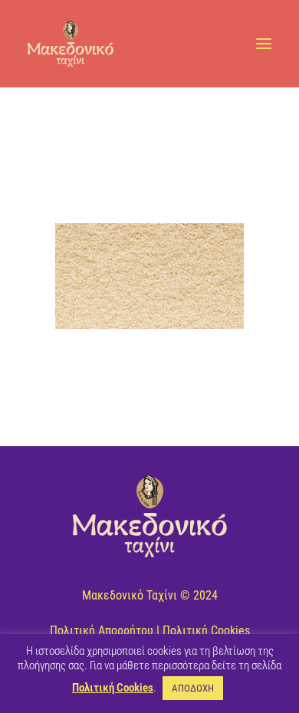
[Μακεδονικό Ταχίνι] (70, 44)
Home (78, 130)
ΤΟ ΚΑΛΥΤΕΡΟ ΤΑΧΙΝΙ (144, 130)
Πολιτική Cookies (206, 630)
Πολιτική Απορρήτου (101, 630)
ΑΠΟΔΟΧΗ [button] (193, 688)
